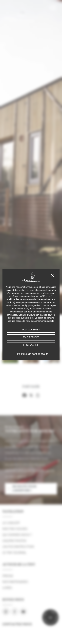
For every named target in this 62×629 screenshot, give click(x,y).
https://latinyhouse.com (27, 287)
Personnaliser (31, 345)
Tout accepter (31, 330)
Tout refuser (31, 337)
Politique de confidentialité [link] (32, 354)
